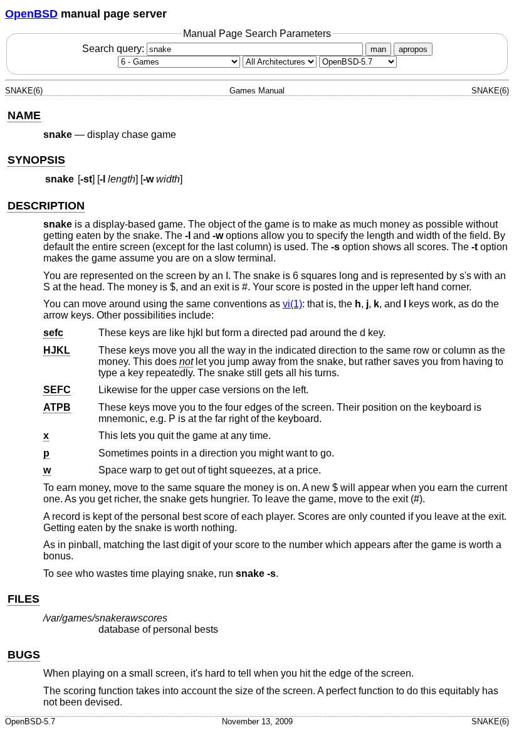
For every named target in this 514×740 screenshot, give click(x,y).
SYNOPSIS (36, 160)
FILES (23, 599)
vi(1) (292, 304)
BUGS (24, 654)
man (378, 49)
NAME (24, 115)
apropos (413, 49)
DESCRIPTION (46, 205)
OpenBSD (31, 14)
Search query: (114, 48)
